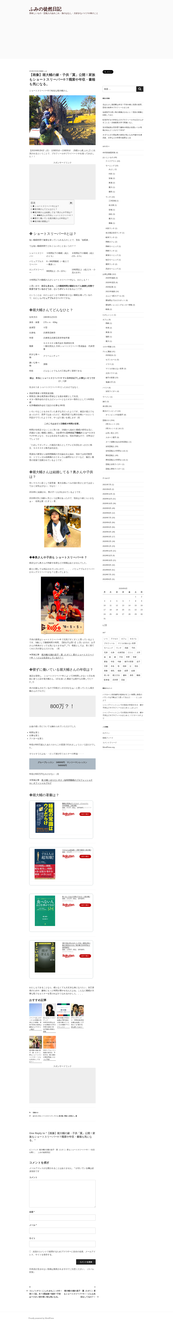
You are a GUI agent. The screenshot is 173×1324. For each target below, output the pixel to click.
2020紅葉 (109, 287)
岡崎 (107, 323)
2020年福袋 (110, 278)
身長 (131, 675)
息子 (138, 662)
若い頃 (106, 675)
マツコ (56, 1116)
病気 (112, 671)
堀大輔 (61, 1116)
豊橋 (110, 223)
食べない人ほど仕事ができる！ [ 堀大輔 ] (76, 896)
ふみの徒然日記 (45, 9)
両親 (126, 648)
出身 (112, 652)
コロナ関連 (107, 347)
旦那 (106, 666)
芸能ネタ (35, 1112)
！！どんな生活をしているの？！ (48, 658)
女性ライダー (111, 391)
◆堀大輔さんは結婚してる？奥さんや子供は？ (52, 212)
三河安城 (112, 201)
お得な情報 (107, 274)
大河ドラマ (110, 373)
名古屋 (111, 205)
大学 (138, 652)
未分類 (105, 406)
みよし (111, 169)
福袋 (119, 671)
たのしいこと (108, 315)
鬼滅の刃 (109, 382)
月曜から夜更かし (69, 1116)
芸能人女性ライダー (114, 464)
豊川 (110, 187)
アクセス (114, 639)
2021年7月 (107, 485)
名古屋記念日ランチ (114, 233)
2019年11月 (107, 555)
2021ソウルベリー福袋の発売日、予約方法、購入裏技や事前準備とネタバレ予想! (49, 1054)
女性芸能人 (110, 446)
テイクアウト (111, 161)
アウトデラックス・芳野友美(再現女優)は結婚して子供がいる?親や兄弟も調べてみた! (77, 1022)
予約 (133, 648)
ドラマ (108, 364)
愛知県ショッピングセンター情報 (119, 305)
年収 (112, 662)
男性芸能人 (110, 455)
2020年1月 (107, 546)
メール (33, 1225)
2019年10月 (107, 560)
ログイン (106, 733)
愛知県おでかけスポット (115, 300)
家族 (106, 662)
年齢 (119, 662)
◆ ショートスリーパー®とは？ (46, 206)
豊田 (110, 192)
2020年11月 (107, 499)
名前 (32, 1212)
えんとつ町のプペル (114, 296)
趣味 (125, 675)
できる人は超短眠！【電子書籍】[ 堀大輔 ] (76, 850)
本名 (112, 666)
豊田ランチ (110, 264)
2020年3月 (107, 537)
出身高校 (121, 652)
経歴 (126, 671)
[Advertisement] (86, 40)
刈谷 (110, 174)
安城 (110, 178)
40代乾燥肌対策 (109, 153)
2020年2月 (107, 541)
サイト (32, 1238)
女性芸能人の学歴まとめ (115, 451)
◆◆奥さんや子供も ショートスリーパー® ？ (55, 215)
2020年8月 (107, 513)
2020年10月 (107, 503)
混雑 (124, 666)
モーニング (110, 166)
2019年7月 (107, 574)
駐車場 (106, 680)
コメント (33, 1177)
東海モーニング (112, 255)
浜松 (110, 214)
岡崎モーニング (112, 246)
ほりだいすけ (37, 1116)
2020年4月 (107, 532)
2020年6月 (107, 522)
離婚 (138, 675)
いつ (106, 639)
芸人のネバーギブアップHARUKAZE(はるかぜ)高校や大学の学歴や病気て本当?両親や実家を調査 (49, 1024)
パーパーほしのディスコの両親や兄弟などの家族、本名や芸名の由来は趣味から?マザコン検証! (35, 1023)
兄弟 (106, 652)
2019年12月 (107, 551)
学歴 (128, 657)
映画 (107, 309)
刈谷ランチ (110, 228)
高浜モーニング (112, 269)
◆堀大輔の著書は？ (41, 221)
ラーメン (106, 397)
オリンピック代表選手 (114, 415)
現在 (136, 666)
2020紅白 (109, 355)
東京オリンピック (110, 411)
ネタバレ (133, 639)
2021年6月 (107, 489)
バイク (105, 388)
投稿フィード (108, 738)
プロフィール (109, 643)
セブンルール (111, 360)
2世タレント (111, 424)
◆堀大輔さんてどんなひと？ (45, 209)
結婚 (133, 671)
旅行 (104, 402)
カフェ (105, 320)
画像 (106, 671)
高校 (123, 680)
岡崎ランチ (110, 251)
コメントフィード (110, 743)
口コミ (130, 652)
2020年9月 (107, 508)
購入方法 (116, 675)
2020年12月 (107, 494)
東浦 (110, 183)
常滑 (107, 328)
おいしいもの (108, 157)
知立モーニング (112, 260)
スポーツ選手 (111, 437)
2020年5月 (107, 527)
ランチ (108, 197)
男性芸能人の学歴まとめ (115, 460)
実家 (134, 657)
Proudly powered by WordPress (41, 1318)
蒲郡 (107, 337)
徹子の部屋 (110, 378)
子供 (121, 657)
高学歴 (115, 680)
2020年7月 (107, 518)
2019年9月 (107, 565)
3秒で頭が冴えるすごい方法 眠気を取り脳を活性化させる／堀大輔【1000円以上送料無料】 (76, 945)
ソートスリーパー (47, 1116)
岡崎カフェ (110, 242)
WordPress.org (109, 747)
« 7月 (105, 625)
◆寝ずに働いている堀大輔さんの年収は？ (51, 218)
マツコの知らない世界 (114, 369)
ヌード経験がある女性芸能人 (117, 442)
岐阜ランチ (110, 237)
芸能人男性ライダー (114, 469)
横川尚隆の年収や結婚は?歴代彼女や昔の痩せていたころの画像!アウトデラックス (63, 1022)
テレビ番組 (107, 351)
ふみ (45, 71)
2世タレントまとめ (113, 428)
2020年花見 (110, 282)
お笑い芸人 (110, 433)
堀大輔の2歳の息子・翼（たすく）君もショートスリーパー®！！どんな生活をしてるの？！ (35, 1056)
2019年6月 (107, 579)
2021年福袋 (110, 291)
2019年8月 (107, 570)
